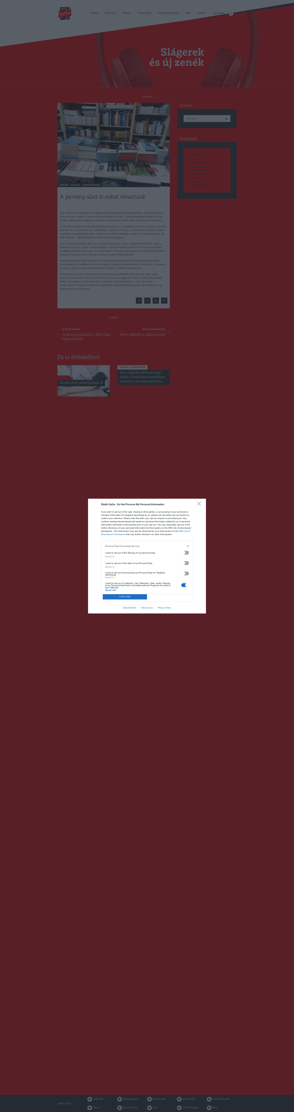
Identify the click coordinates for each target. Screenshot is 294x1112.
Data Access (147, 607)
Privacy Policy (164, 607)
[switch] (185, 553)
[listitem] (147, 546)
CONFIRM (125, 597)
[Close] (200, 505)
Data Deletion (129, 607)
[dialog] (147, 556)
